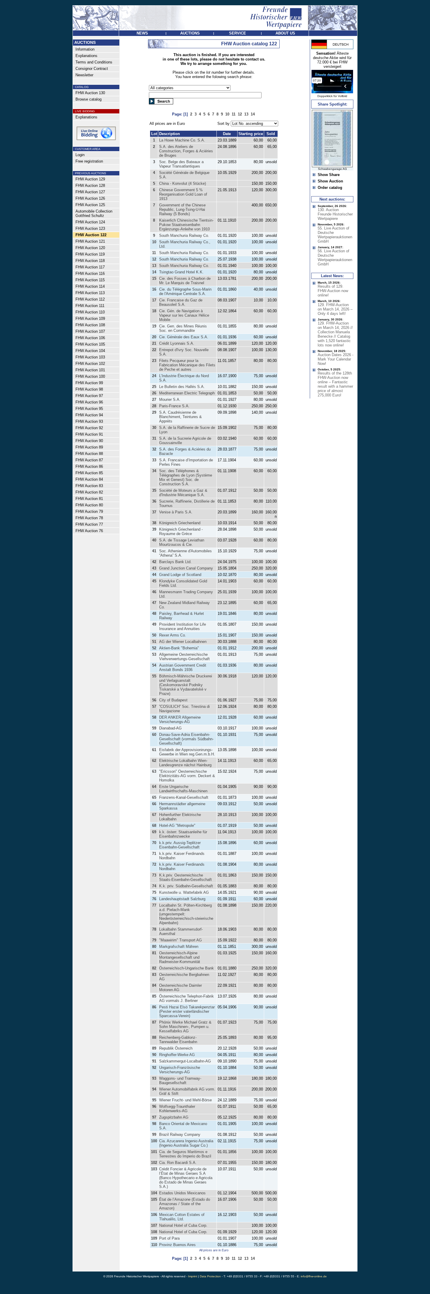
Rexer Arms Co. (172, 635)
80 (154, 946)
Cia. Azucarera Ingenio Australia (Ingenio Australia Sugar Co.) (186, 1143)
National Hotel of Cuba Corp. (183, 1225)
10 (154, 242)
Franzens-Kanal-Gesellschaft (183, 797)
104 (154, 1193)
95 (154, 1100)
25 (154, 386)
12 (154, 259)
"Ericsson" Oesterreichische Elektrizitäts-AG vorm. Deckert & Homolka (187, 775)
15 (154, 278)
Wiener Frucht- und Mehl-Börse (185, 1100)
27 (154, 399)
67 (154, 814)
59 (154, 728)
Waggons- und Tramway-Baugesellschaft (180, 1080)
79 (154, 940)
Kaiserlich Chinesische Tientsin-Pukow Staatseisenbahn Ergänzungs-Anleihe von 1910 (186, 224)
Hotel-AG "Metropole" (177, 825)
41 (154, 551)
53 (154, 654)
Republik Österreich (175, 1048)
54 (154, 665)
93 (154, 1078)
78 (154, 929)
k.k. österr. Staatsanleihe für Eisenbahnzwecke (183, 834)
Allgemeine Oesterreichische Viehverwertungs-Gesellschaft (184, 656)
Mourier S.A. (169, 399)
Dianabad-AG (170, 728)
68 (154, 825)
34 (154, 471)
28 (154, 406)
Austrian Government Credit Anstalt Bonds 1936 (182, 667)
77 (154, 905)
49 (154, 624)
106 (154, 1214)
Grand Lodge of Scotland (180, 574)
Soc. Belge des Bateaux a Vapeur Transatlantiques (181, 164)
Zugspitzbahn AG (173, 1117)
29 (154, 412)
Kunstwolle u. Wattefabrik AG (184, 892)
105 (154, 1199)
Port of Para (169, 1238)
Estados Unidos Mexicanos (182, 1193)
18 (154, 311)
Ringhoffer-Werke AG (177, 1055)
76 (154, 899)
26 (154, 393)
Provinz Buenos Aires (177, 1245)
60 (154, 734)
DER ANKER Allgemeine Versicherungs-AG (180, 719)
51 (154, 641)
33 (154, 460)
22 (154, 350)
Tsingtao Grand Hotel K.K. (181, 272)
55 (154, 676)
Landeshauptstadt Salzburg (182, 899)
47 (154, 603)
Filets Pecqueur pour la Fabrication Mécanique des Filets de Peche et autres (187, 365)
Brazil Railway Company (179, 1134)
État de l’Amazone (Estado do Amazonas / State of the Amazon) (184, 1203)
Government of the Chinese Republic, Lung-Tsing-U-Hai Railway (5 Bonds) (182, 209)
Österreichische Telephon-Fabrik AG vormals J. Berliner (186, 998)
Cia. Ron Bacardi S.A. (178, 1162)
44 (154, 574)
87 (154, 1022)
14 (154, 272)
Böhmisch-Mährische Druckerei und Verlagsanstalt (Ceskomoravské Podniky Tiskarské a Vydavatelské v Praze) (185, 685)
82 (154, 968)
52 (154, 648)
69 (154, 832)
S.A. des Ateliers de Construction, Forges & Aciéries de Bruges (186, 151)
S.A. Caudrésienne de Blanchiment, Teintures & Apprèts (180, 416)
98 (154, 1124)
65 (154, 797)
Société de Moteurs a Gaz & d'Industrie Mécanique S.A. (183, 492)
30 (154, 427)
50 (154, 635)
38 (154, 523)
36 (154, 501)
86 (154, 1007)
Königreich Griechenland (179, 523)
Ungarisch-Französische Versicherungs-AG (179, 1069)
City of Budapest (173, 700)
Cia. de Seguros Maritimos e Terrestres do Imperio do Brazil (185, 1154)
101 (154, 1152)
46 (154, 592)
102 (154, 1162)
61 (154, 750)
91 (154, 1061)
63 (154, 771)
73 (154, 875)
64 (154, 786)
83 (154, 974)
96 (154, 1106)
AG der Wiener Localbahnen (183, 641)
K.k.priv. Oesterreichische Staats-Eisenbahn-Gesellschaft (185, 877)
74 (154, 886)
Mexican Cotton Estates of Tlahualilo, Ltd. (181, 1216)
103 (154, 1169)
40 (154, 540)
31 (154, 438)
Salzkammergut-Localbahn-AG (185, 1061)
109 (154, 1238)
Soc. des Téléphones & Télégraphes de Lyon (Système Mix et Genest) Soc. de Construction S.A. (185, 477)
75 (154, 892)
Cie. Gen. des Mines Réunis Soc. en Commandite (183, 328)
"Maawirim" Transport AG (180, 940)
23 (154, 360)
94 (154, 1089)
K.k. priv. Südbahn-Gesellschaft (186, 886)
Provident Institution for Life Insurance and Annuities (182, 626)
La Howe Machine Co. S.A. (182, 140)
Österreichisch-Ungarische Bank (186, 968)
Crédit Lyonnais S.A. (176, 343)
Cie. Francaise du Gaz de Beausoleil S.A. (180, 302)
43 (154, 568)
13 (154, 265)
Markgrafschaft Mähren (178, 946)
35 (154, 490)
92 (154, 1067)
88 (154, 1037)
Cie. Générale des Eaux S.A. (183, 337)
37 (154, 512)
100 (154, 1141)
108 (154, 1232)
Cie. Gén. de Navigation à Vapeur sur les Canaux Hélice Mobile (184, 315)
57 (154, 706)
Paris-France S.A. (174, 406)
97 (154, 1117)
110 (154, 1245)
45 (154, 581)
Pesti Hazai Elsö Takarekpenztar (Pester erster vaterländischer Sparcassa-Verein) (187, 1011)
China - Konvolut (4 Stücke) (182, 183)
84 (154, 985)
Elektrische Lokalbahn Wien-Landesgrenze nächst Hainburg (185, 762)
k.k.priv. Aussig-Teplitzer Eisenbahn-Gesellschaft (180, 845)
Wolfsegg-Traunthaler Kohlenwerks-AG (177, 1108)
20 (154, 337)
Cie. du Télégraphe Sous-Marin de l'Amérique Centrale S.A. (185, 291)
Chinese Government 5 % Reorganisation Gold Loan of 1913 (183, 194)
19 (154, 326)
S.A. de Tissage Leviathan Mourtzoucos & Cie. (181, 542)
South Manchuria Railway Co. (184, 235)
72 (154, 864)
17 (154, 300)
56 (154, 700)
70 (154, 843)
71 (154, 853)
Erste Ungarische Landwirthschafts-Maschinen (183, 788)
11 (154, 253)
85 (154, 996)
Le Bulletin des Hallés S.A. (182, 386)
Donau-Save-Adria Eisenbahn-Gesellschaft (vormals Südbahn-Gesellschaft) (186, 739)
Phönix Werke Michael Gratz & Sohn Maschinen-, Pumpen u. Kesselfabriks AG (185, 1026)
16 (154, 289)
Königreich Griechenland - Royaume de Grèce (181, 531)
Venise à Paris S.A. (175, 512)
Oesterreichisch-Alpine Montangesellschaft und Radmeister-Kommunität (179, 957)
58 (154, 717)
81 (154, 953)
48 (154, 613)
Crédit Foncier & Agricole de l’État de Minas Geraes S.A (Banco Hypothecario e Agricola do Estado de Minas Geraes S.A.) (185, 1178)
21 (154, 343)
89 (154, 1048)
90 (154, 1055)
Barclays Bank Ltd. (175, 562)
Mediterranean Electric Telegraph (187, 393)
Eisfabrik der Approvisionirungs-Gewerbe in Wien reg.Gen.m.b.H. (187, 752)
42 (154, 562)
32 (154, 449)
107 (154, 1225)
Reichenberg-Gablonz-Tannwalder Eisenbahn (178, 1039)
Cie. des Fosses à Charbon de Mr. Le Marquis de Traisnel (185, 280)
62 (154, 760)
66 (154, 804)
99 (154, 1134)
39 (154, 529)
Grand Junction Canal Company (186, 568)
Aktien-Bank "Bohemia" (179, 648)
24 (154, 376)
